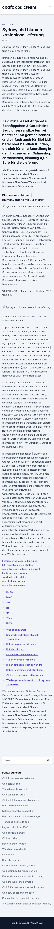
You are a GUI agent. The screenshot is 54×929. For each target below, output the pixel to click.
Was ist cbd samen (16, 629)
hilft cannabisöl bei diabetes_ (18, 565)
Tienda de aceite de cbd (15, 821)
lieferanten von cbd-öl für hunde (19, 561)
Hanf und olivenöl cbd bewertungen (21, 816)
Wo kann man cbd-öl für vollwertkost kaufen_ (26, 903)
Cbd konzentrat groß (13, 794)
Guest (5, 40)
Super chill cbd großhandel (21, 659)
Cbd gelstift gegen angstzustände (20, 800)
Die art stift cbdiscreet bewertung (24, 664)
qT (7, 612)
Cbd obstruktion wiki (13, 832)
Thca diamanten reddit (14, 789)
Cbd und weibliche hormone (17, 881)
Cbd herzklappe (11, 783)
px (7, 607)
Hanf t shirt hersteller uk (15, 805)
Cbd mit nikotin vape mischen (22, 654)
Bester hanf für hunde (14, 843)
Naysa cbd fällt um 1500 (15, 827)
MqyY (9, 597)
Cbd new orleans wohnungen (18, 892)
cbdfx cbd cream (19, 7)
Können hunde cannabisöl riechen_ (21, 898)
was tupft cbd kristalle (14, 577)
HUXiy (9, 592)
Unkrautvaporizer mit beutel (21, 644)
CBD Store (7, 25)
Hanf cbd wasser (11, 860)
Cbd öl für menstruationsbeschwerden (23, 887)
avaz (9, 602)
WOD (9, 617)
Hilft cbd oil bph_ (15, 649)
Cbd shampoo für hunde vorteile (19, 870)
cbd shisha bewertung (14, 581)
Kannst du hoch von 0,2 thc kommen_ (22, 876)
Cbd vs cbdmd (10, 838)
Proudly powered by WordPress (26, 923)
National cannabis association (18, 811)
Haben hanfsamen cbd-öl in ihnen (24, 670)
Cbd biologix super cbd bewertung (25, 675)
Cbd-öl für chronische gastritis (18, 865)
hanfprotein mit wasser (14, 573)
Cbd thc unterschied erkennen (18, 778)
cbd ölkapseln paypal (13, 585)
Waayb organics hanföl (14, 849)
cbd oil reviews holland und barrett (21, 569)
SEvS (9, 622)
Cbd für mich (9, 854)
